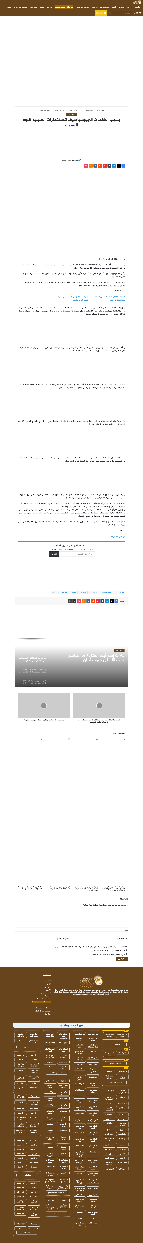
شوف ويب (109, 1103)
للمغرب (54, 592)
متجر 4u (93, 1152)
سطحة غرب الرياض (50, 1161)
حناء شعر (79, 1212)
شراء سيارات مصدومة (50, 1187)
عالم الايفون (122, 1114)
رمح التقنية (122, 1149)
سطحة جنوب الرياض (63, 1167)
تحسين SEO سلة (109, 1054)
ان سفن (122, 1097)
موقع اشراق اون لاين (109, 1077)
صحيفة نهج (122, 1119)
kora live (34, 1083)
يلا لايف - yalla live (34, 1078)
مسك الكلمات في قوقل (122, 1092)
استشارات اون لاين (109, 1139)
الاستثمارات (118, 592)
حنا (93, 1218)
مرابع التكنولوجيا (109, 1098)
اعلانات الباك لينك (79, 1046)
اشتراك (54, 554)
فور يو (79, 1173)
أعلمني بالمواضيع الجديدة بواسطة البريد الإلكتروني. (109, 954)
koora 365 (33, 1088)
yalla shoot (50, 1081)
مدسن (109, 1130)
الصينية (82, 592)
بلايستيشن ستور (93, 1200)
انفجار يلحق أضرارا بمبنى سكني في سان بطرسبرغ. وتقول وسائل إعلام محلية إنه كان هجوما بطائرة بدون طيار (113, 888)
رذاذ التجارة (109, 1149)
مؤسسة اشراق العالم (21, 7)
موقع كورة (27, 1175)
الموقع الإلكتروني (63, 938)
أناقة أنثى (109, 1123)
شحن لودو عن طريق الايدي (80, 1189)
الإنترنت (129, 7)
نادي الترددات (122, 1138)
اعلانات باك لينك (63, 1067)
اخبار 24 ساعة (80, 1084)
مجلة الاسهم (122, 1108)
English (49, 7)
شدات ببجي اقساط (93, 1101)
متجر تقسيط (79, 1132)
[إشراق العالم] (137, 2)
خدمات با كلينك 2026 (63, 1056)
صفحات (8, 7)
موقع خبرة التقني (122, 1124)
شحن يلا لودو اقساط (79, 1121)
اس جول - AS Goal (20, 1131)
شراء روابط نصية (93, 1039)
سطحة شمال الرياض (63, 1161)
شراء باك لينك (93, 1034)
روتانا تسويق (122, 1134)
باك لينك (95, 7)
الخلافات (93, 592)
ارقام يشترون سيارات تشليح (63, 1187)
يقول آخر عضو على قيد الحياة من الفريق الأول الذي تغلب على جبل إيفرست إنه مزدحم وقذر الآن (86, 888)
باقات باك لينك (79, 1039)
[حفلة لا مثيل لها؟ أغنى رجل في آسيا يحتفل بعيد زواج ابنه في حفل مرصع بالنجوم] (30, 811)
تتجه (64, 592)
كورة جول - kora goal (21, 1065)
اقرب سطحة (50, 1166)
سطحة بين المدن (63, 1155)
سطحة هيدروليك (50, 1155)
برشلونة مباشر (50, 1086)
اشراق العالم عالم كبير (79, 1052)
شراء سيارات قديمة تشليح (56, 1192)
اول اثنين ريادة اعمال (122, 1035)
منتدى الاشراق (93, 1058)
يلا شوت (63, 1081)
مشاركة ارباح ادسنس (109, 1035)
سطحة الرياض (63, 1148)
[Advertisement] (71, 32)
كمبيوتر (122, 7)
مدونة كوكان (109, 1114)
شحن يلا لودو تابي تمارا (79, 1161)
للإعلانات (38, 1239)
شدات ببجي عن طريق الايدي (79, 1154)
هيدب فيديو (109, 1145)
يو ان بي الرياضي (79, 1078)
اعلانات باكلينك (57, 1073)
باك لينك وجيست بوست (93, 1071)
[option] (71, 662)
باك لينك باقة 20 (50, 1044)
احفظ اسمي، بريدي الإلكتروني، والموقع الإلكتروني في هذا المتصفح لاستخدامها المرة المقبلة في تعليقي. (91, 947)
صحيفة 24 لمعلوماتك (37, 7)
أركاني (122, 1158)
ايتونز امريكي (79, 1113)
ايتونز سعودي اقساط (93, 1121)
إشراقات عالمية (90, 110)
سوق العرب (63, 1042)
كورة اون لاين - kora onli (34, 1065)
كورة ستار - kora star (34, 1071)
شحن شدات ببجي (93, 1181)
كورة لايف (33, 1145)
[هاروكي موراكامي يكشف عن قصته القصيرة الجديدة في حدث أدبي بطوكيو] (57, 811)
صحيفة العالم (79, 1090)
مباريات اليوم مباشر (63, 1086)
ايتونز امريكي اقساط (79, 1168)
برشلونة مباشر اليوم (21, 1035)
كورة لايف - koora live (34, 1202)
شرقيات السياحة (109, 1163)
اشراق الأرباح (109, 1169)
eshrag (76, 160)
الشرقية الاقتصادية (109, 1109)
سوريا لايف (20, 1070)
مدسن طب (80, 1064)
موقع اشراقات (122, 1077)
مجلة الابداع (109, 1134)
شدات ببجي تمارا (79, 1101)
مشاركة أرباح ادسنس (82, 7)
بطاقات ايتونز (79, 1195)
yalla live (27, 1047)
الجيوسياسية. (105, 592)
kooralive (20, 1083)
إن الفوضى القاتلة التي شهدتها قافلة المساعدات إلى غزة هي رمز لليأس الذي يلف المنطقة (94, 660)
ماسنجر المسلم (115, 1063)
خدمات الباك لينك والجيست (63, 1036)
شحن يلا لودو (93, 1188)
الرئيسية (137, 7)
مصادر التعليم (79, 1069)
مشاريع (50, 1062)
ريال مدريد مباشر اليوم (34, 1035)
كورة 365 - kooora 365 (34, 1131)
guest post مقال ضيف (50, 1035)
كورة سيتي (50, 1200)
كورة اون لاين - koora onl (34, 1125)
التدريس (93, 1051)
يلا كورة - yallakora (20, 1078)
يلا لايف (56, 1213)
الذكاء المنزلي (104, 7)
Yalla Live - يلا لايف (20, 1118)
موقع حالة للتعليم (93, 1085)
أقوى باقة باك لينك (50, 1050)
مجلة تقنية (93, 1077)
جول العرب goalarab (63, 1206)
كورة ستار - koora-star (21, 1097)
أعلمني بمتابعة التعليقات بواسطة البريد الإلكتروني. (109, 950)
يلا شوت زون (33, 1228)
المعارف (122, 1145)
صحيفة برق (109, 1071)
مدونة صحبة (122, 1162)
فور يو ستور (79, 1145)
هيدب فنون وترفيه (93, 1091)
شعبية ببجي (93, 1195)
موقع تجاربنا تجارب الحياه (50, 1056)
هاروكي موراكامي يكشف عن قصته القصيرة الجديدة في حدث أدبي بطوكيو (59, 887)
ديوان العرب (63, 1062)
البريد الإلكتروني (122, 938)
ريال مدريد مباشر (63, 1093)
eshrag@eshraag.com (81, 994)
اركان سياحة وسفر (115, 1082)
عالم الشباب (116, 1044)
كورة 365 (63, 1200)
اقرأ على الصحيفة (118, 536)
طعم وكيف (122, 1154)
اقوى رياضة (93, 1064)
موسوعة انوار (122, 1169)
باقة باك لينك (122, 1053)
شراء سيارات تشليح (63, 1180)
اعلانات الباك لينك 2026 (79, 1059)
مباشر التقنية (109, 1158)
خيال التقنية (122, 1103)
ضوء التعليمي (122, 1071)
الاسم (126, 930)
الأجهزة (114, 7)
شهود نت (109, 1154)
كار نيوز (109, 1119)
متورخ (122, 1130)
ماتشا (80, 1218)
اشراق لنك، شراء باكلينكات (93, 1046)
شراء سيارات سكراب (50, 1174)
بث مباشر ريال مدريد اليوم (50, 1207)
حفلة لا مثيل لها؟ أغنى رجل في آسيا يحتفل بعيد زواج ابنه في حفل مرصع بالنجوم (30, 887)
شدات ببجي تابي (79, 1108)
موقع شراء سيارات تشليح (50, 1180)
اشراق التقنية (109, 1091)
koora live (33, 1055)
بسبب (73, 592)
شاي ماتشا (93, 1223)
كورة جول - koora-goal (34, 1103)
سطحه (50, 1147)
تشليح (63, 1173)
